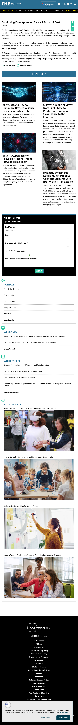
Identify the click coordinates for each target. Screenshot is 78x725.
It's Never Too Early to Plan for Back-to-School (21, 506)
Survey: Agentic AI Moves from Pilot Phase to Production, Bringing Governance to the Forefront (58, 111)
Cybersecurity (9, 295)
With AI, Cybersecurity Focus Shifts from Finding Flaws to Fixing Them (17, 158)
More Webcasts (10, 349)
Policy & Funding (10, 307)
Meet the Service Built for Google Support (19, 377)
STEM (46, 10)
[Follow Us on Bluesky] (59, 4)
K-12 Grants (29, 10)
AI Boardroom (39, 641)
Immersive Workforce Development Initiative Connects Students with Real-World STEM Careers (58, 177)
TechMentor (39, 689)
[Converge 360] (39, 627)
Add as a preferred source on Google (49, 4)
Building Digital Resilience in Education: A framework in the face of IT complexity (34, 336)
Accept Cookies (63, 717)
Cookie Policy (64, 712)
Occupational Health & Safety (39, 670)
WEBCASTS (10, 332)
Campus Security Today (39, 650)
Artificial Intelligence (11, 289)
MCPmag (39, 663)
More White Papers (11, 392)
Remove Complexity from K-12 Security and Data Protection (26, 365)
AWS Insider (39, 647)
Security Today (39, 683)
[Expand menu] (75, 4)
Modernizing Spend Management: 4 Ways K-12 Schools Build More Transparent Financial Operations (37, 384)
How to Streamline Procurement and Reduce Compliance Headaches (30, 457)
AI (51, 10)
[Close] (69, 703)
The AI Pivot (39, 696)
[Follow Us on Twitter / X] (65, 4)
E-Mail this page (9, 65)
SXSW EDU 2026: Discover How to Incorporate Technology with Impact (30, 408)
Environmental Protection (39, 657)
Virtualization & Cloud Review (39, 699)
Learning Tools (9, 301)
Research (39, 10)
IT (62, 10)
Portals (9, 284)
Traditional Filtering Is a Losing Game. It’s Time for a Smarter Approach (30, 342)
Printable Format (26, 65)
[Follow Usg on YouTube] (68, 4)
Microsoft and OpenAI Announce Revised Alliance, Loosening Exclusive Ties (19, 108)
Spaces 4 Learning (39, 686)
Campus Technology (39, 654)
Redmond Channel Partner (39, 680)
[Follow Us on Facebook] (62, 4)
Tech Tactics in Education (39, 693)
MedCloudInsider (39, 667)
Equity (57, 10)
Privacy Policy (21, 251)
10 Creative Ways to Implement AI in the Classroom (23, 371)
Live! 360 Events (39, 660)
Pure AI (39, 673)
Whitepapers (12, 360)
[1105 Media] (39, 636)
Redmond (39, 676)
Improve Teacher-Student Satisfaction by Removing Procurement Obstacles (32, 555)
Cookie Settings (46, 717)
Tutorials (19, 10)
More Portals (9, 320)
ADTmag (39, 644)
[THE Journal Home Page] (12, 4)
